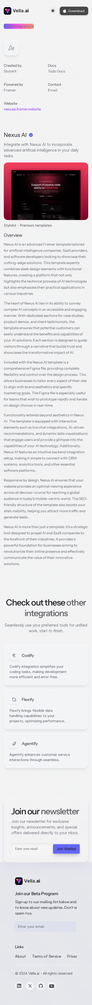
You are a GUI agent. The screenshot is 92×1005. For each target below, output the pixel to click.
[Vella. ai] (7, 11)
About (20, 956)
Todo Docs (56, 71)
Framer (10, 90)
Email (52, 90)
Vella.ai (33, 973)
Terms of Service (46, 956)
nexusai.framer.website (22, 109)
